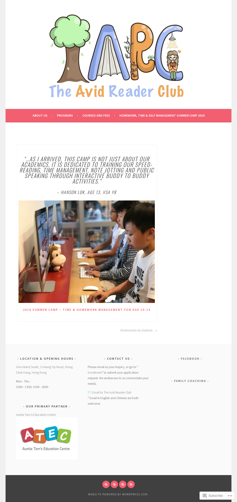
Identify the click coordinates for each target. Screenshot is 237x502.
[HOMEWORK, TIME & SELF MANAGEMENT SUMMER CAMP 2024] (131, 484)
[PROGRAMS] (114, 484)
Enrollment (95, 372)
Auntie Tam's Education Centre (36, 415)
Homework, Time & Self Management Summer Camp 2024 (161, 115)
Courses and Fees (96, 115)
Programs (65, 115)
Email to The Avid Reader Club (111, 392)
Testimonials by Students (136, 330)
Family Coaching (190, 381)
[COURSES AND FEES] (122, 484)
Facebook (190, 358)
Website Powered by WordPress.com (118, 494)
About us (40, 115)
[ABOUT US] (106, 484)
